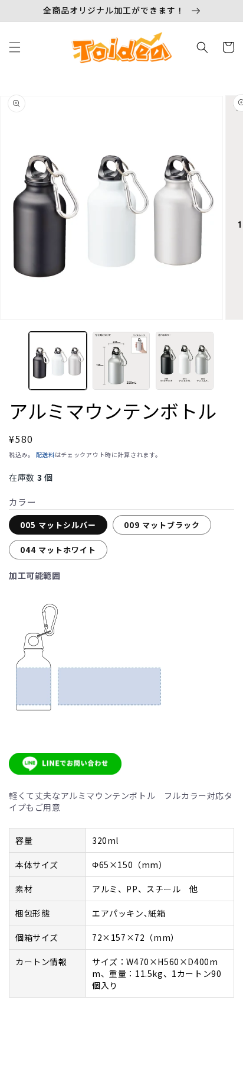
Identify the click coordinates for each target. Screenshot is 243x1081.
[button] (15, 47)
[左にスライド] (13, 364)
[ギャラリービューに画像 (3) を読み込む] (185, 361)
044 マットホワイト (58, 549)
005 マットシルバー (58, 524)
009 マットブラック (162, 524)
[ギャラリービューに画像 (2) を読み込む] (121, 361)
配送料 (45, 454)
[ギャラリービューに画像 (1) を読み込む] (58, 361)
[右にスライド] (230, 364)
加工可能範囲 (35, 575)
